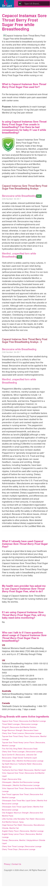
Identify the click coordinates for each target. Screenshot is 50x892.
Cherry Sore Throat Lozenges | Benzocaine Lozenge (22, 751)
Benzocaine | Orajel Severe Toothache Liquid (19, 757)
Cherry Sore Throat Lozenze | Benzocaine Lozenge (21, 733)
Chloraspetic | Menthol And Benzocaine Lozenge (20, 782)
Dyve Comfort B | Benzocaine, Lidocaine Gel (19, 754)
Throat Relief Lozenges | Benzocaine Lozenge (19, 724)
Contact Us (16, 864)
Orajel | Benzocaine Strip (11, 779)
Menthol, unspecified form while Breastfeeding (19, 255)
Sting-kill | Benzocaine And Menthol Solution (19, 727)
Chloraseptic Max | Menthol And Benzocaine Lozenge (22, 760)
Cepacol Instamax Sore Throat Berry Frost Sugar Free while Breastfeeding (24, 22)
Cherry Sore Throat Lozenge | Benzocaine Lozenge (21, 846)
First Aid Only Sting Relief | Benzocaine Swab (19, 748)
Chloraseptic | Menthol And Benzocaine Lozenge (20, 785)
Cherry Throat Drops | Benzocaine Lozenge (18, 849)
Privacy (7, 864)
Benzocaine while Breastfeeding (19, 195)
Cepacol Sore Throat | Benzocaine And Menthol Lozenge (24, 721)
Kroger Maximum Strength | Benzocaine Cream (20, 730)
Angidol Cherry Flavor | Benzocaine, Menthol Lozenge (22, 831)
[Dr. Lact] (7, 3)
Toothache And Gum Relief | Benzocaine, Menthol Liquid (24, 770)
